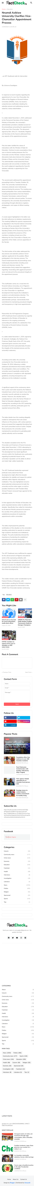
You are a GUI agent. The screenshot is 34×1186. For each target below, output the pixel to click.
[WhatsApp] (12, 599)
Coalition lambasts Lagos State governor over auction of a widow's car (23, 1147)
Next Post (28, 672)
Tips (17, 902)
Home (3, 9)
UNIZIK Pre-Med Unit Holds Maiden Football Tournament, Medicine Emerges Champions (25, 622)
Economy (17, 861)
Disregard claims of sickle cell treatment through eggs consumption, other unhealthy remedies (23, 1136)
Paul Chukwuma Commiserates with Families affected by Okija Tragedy (22, 769)
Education (10, 9)
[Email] (21, 599)
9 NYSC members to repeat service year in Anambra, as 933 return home (8, 644)
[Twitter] (8, 599)
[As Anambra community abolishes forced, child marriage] (7, 1158)
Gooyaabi (27, 1183)
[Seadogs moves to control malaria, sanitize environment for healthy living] (9, 793)
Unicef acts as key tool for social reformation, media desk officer (9, 621)
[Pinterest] (16, 599)
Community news (17, 854)
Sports (17, 899)
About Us (15, 1179)
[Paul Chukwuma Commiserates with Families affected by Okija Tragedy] (9, 770)
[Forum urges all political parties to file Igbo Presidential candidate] (7, 1168)
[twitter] (23, 717)
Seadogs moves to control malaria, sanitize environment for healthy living (22, 792)
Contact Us (23, 1179)
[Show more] (25, 599)
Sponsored (17, 895)
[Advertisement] (17, 964)
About (18, 989)
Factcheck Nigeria (11, 837)
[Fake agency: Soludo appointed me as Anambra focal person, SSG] (9, 781)
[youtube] (10, 721)
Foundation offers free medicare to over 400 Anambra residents (23, 759)
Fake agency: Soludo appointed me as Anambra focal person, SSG (23, 781)
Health (17, 871)
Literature (17, 882)
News (17, 885)
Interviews (17, 875)
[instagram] (21, 937)
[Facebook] (4, 599)
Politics (17, 888)
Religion (17, 892)
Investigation (17, 878)
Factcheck (17, 868)
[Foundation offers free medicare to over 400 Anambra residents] (9, 760)
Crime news (17, 858)
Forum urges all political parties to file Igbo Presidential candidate (23, 1167)
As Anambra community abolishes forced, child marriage (24, 1156)
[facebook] (10, 717)
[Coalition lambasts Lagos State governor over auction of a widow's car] (7, 1148)
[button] (2, 2)
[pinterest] (25, 937)
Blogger (12, 1183)
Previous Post (7, 672)
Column (17, 851)
